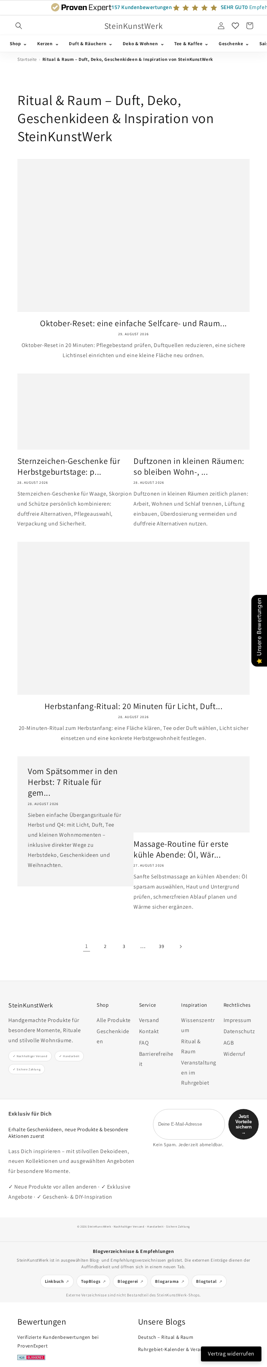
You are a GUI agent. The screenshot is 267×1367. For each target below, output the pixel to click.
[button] (18, 25)
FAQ (144, 1042)
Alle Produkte (114, 1020)
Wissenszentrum (198, 1025)
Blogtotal (206, 1281)
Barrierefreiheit (156, 1059)
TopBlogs (90, 1281)
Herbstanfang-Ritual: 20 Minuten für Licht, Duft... (133, 706)
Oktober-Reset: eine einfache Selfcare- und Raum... (133, 323)
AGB (229, 1042)
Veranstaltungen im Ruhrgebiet (198, 1072)
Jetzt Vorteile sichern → (243, 1124)
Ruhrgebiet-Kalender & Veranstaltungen (183, 1349)
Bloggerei (128, 1281)
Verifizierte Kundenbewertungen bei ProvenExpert (57, 1341)
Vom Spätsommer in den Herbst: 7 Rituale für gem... (73, 782)
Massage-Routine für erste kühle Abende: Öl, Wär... (181, 849)
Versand (149, 1020)
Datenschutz (239, 1031)
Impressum (237, 1020)
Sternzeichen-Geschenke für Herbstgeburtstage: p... (68, 466)
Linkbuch (54, 1281)
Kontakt (149, 1031)
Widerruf (234, 1054)
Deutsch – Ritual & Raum (166, 1337)
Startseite (27, 59)
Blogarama (167, 1281)
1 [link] (86, 946)
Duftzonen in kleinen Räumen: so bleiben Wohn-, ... (189, 466)
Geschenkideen (113, 1036)
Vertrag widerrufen (231, 1353)
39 (161, 946)
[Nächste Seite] (180, 946)
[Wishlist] (235, 25)
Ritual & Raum (191, 1046)
